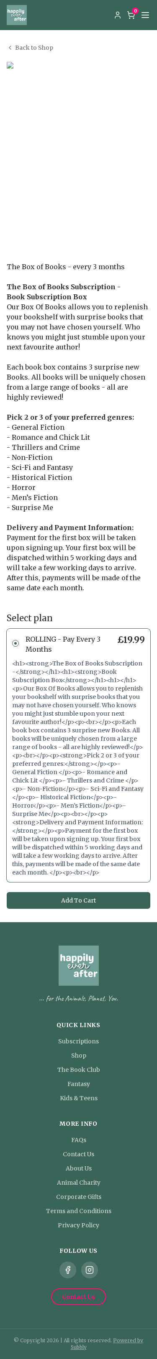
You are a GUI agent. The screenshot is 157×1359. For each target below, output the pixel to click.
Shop (78, 1055)
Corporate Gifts (78, 1197)
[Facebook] (67, 1270)
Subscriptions (78, 1041)
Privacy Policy (78, 1225)
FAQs (78, 1140)
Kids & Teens (79, 1098)
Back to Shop (34, 47)
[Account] (117, 15)
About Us (79, 1168)
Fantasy (78, 1084)
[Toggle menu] (145, 15)
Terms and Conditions (78, 1211)
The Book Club (78, 1069)
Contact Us (78, 1154)
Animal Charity (78, 1182)
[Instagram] (89, 1270)
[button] (78, 755)
